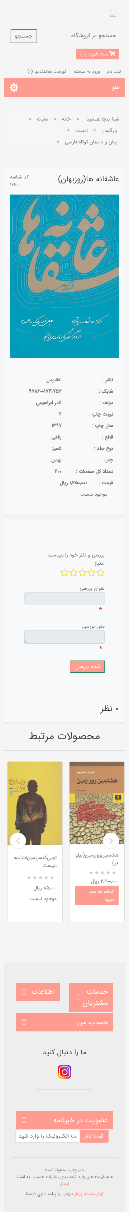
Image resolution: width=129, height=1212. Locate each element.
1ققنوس (54, 380)
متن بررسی (93, 626)
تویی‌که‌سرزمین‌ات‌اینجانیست (35, 861)
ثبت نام (114, 71)
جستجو (23, 35)
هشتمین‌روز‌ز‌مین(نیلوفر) (97, 859)
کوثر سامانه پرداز (89, 1194)
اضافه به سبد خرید (102, 895)
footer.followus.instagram (64, 1072)
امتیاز (100, 563)
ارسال (64, 1183)
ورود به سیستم (86, 71)
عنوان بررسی (92, 588)
